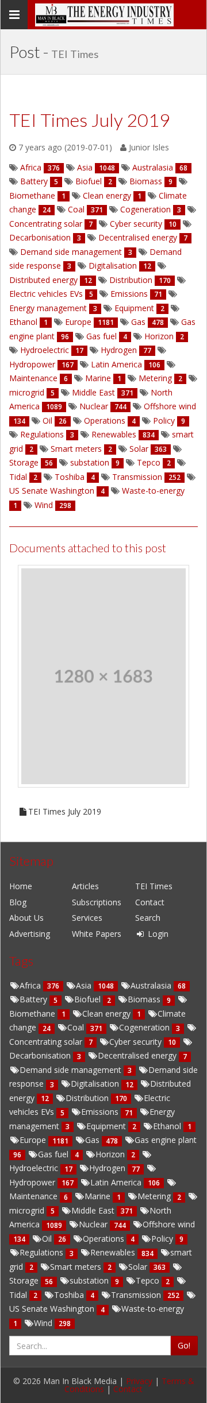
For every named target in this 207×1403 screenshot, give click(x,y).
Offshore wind (169, 1224)
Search (147, 917)
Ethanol (168, 1126)
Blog (17, 902)
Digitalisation (96, 1083)
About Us (26, 917)
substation (90, 1280)
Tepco (149, 1280)
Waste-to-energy (152, 1308)
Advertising (29, 933)
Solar (139, 1266)
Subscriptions (96, 902)
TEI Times (153, 886)
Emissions (101, 1111)
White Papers (96, 933)
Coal (76, 1027)
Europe (34, 1139)
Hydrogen (108, 1167)
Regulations (43, 1252)
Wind (44, 1322)
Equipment (107, 1126)
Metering (155, 1196)
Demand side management (72, 1069)
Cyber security (136, 1041)
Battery (34, 999)
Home (20, 886)
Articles (85, 886)
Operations (104, 1238)
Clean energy (107, 1013)
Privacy (139, 1380)
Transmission (137, 1294)
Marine (99, 1196)
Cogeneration (145, 1027)
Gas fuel (54, 1154)
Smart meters (76, 1266)
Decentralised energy (138, 1055)
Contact (149, 902)
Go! (184, 1345)
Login (156, 933)
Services (87, 917)
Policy (163, 1238)
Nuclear (94, 1224)
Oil (48, 1238)
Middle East (94, 1210)
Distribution (88, 1097)
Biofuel (88, 999)
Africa (31, 985)
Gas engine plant (166, 1139)
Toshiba (70, 1294)
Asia (85, 985)
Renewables (113, 1252)
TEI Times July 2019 (64, 811)
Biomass (145, 999)
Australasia (152, 985)
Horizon (111, 1154)
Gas (93, 1139)
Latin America (117, 1182)
